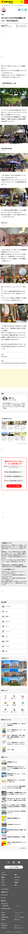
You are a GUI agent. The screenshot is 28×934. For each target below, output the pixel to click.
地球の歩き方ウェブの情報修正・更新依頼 (12, 565)
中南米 (7, 616)
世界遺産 (14, 705)
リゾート (7, 631)
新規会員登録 (5, 905)
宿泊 (23, 698)
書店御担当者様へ (5, 917)
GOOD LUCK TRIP (5, 908)
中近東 (7, 641)
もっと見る (22, 848)
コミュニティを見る (14, 486)
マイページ (18, 905)
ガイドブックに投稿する (19, 917)
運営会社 (3, 912)
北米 (6, 611)
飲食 (5, 698)
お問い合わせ (17, 919)
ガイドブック (4, 895)
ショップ (22, 712)
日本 (6, 651)
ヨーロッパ (8, 606)
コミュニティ (4, 903)
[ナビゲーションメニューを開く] (26, 2)
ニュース (3, 898)
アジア (6, 636)
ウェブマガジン (5, 889)
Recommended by (20, 443)
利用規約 (3, 915)
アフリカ (7, 646)
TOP (2, 5)
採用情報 (3, 919)
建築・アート (14, 698)
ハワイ (7, 626)
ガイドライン (17, 915)
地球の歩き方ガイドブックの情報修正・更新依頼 (14, 566)
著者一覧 (3, 900)
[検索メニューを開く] (22, 2)
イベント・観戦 (5, 705)
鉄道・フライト (14, 712)
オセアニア (8, 621)
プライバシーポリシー (19, 912)
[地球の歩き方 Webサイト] (7, 1)
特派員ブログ (7, 5)
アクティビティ (5, 712)
